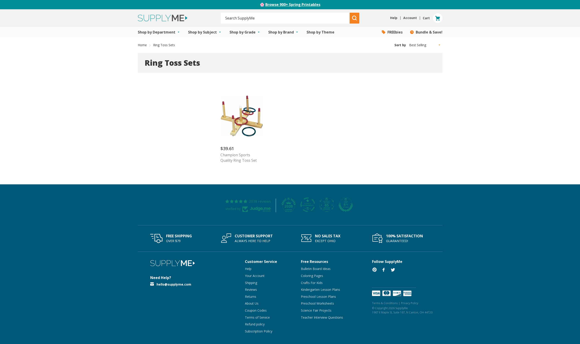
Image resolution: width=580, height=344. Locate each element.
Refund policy (255, 324)
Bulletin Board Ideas (316, 269)
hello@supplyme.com (174, 284)
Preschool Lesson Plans (318, 296)
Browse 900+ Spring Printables (292, 4)
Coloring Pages (312, 276)
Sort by (400, 45)
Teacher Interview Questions (322, 317)
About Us (252, 303)
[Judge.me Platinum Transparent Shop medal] (307, 204)
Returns (250, 296)
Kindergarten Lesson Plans (320, 289)
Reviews (251, 289)
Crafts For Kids (312, 283)
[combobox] (285, 18)
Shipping (251, 283)
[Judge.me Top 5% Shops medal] (345, 204)
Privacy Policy (409, 303)
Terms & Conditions (385, 303)
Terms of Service (257, 317)
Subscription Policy (258, 331)
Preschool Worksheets (317, 303)
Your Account (255, 276)
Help (248, 269)
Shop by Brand (281, 32)
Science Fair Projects (316, 310)
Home (142, 45)
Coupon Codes (256, 310)
